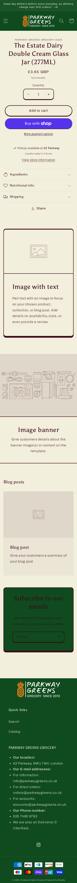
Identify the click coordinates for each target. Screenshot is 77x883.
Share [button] (41, 208)
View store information (38, 160)
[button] (5, 21)
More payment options (38, 134)
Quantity (38, 85)
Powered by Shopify (55, 880)
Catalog (14, 731)
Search (14, 721)
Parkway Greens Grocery (33, 880)
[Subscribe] (59, 637)
